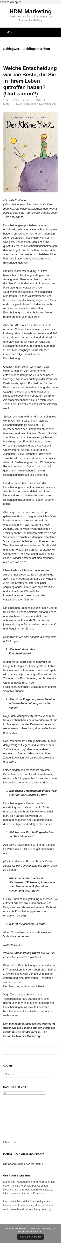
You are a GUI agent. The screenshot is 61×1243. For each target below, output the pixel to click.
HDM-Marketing (30, 11)
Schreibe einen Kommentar (36, 103)
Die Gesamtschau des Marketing (23, 1164)
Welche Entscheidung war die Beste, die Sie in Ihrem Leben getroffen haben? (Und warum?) (30, 81)
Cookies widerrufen (30, 1237)
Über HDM (9, 1142)
